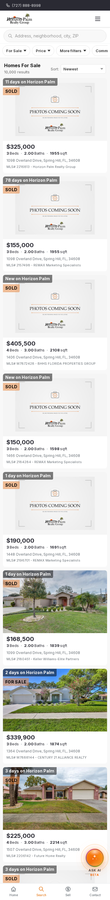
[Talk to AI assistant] (94, 856)
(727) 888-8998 (26, 5)
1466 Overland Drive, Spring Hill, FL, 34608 (43, 455)
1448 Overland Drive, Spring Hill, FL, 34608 (43, 554)
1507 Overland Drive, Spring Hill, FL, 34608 (43, 849)
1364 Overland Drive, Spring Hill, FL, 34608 (43, 751)
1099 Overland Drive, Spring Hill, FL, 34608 (43, 652)
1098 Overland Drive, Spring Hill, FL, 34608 (43, 160)
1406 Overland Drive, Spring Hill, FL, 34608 (43, 357)
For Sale (14, 50)
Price (41, 50)
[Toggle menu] (97, 18)
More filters (71, 50)
